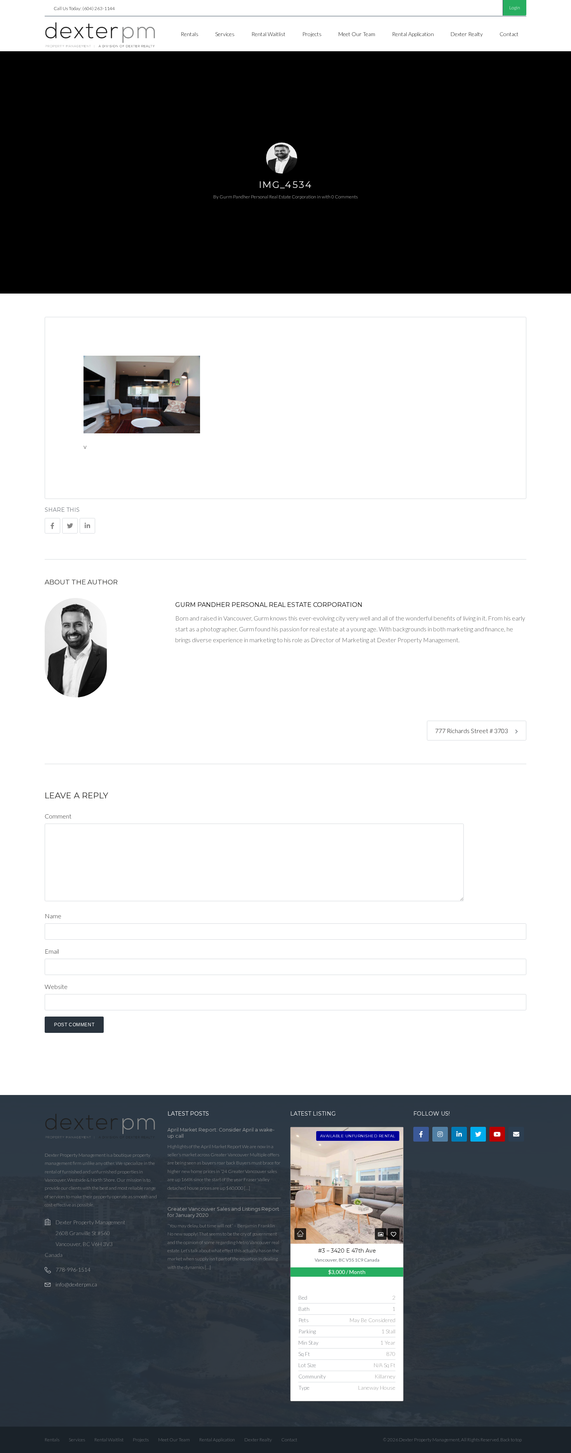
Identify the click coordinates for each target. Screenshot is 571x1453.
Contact (509, 34)
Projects (312, 34)
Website (56, 986)
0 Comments (344, 197)
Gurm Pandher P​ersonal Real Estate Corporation (267, 197)
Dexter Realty (467, 34)
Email (52, 951)
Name (53, 915)
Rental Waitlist (268, 34)
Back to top (511, 1440)
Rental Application (413, 34)
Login (514, 7)
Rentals (189, 34)
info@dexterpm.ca (76, 1284)
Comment (58, 816)
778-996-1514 (73, 1269)
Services (225, 34)
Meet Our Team (356, 34)
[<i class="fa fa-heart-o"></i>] (393, 1234)
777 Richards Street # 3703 (472, 730)
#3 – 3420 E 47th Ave (347, 1250)
